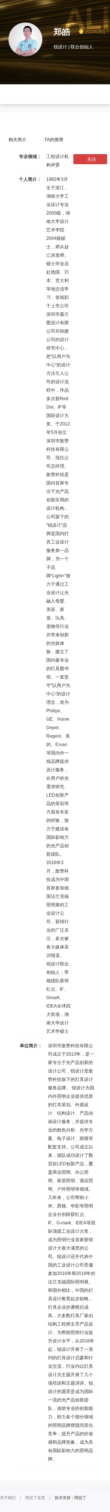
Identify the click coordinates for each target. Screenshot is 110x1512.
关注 (91, 159)
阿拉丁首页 (35, 1497)
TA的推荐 (53, 139)
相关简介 (17, 139)
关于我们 (8, 1497)
